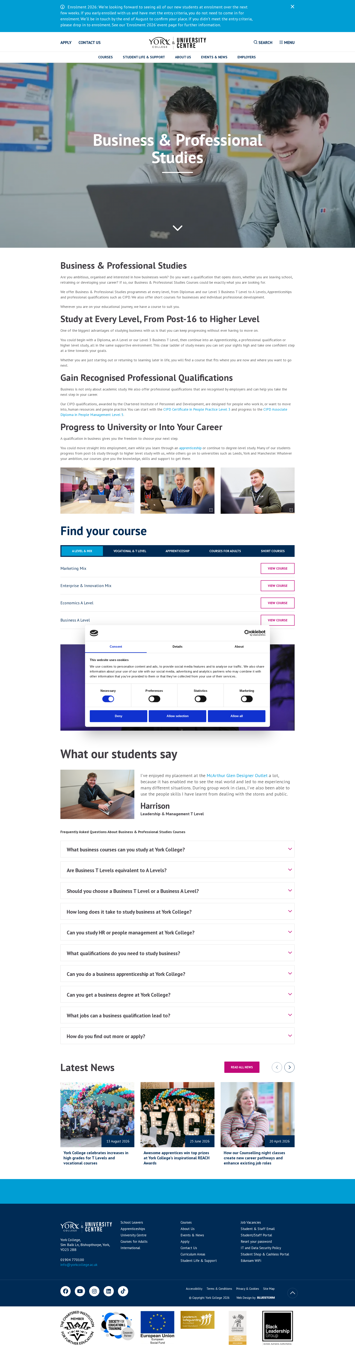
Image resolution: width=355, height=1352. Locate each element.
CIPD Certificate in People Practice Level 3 (196, 409)
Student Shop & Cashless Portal (265, 1254)
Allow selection (178, 716)
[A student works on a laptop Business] (258, 491)
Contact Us (89, 42)
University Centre (133, 1235)
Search (264, 42)
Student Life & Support (144, 57)
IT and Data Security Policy (261, 1248)
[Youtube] (80, 1291)
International (130, 1248)
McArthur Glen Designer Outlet (237, 775)
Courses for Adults (134, 1241)
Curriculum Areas (193, 1254)
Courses (105, 57)
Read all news (242, 1067)
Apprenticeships (133, 1228)
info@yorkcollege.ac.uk (78, 1264)
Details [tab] (178, 646)
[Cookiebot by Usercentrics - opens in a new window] (247, 633)
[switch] (154, 699)
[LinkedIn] (109, 1291)
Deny (118, 716)
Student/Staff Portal (256, 1235)
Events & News (214, 57)
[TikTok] (123, 1291)
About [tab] (239, 646)
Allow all (237, 716)
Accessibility (194, 1289)
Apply (65, 42)
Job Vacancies (251, 1222)
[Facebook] (65, 1291)
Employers (246, 57)
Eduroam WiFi (251, 1260)
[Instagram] (94, 1291)
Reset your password (256, 1241)
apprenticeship (190, 448)
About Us (183, 57)
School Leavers (132, 1222)
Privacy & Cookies (247, 1289)
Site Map (269, 1289)
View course (277, 568)
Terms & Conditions (219, 1289)
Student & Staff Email (258, 1228)
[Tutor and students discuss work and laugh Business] (177, 491)
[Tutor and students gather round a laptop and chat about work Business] (97, 491)
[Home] (178, 42)
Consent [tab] (116, 646)
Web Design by (246, 1298)
